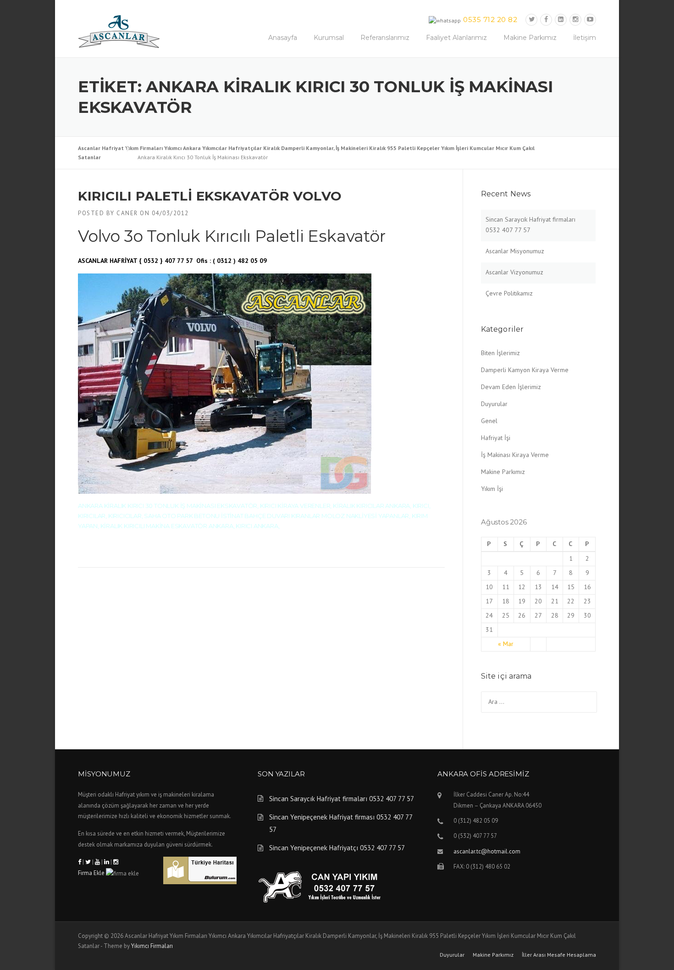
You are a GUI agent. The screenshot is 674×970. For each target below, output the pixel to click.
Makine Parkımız (530, 37)
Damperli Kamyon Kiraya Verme (525, 370)
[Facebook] (546, 19)
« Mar (506, 644)
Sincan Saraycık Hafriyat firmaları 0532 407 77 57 (341, 798)
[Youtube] (590, 19)
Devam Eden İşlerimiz (511, 387)
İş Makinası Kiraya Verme (515, 455)
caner (127, 213)
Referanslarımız (384, 37)
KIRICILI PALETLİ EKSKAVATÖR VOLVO (210, 196)
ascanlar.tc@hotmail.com (486, 851)
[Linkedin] (561, 19)
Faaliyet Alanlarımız (456, 37)
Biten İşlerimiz (500, 353)
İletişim (584, 37)
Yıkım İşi (492, 489)
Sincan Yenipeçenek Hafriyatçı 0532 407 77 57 (337, 847)
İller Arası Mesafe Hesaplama (559, 955)
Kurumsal (329, 37)
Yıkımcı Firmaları (152, 946)
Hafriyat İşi (495, 438)
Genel (489, 421)
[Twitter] (531, 19)
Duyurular (494, 404)
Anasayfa (282, 37)
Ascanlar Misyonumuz (515, 251)
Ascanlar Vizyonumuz (514, 272)
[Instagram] (575, 19)
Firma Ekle (91, 873)
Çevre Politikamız (509, 293)
